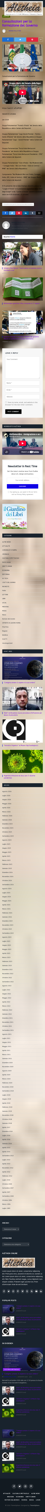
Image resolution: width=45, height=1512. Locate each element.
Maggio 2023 (6, 949)
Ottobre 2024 (7, 880)
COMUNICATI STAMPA (9, 550)
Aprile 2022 (6, 1002)
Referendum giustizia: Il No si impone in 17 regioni (22, 303)
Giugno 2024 (6, 897)
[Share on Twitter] (8, 39)
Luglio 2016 (6, 1135)
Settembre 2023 (8, 933)
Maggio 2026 (6, 804)
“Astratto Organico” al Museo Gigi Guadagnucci (21, 745)
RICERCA (5, 635)
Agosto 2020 (6, 1071)
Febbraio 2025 (7, 864)
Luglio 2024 (6, 893)
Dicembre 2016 (7, 1131)
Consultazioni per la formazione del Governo (18, 204)
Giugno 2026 (6, 799)
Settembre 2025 (8, 836)
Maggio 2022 (6, 998)
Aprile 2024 (6, 905)
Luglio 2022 (6, 990)
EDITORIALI (6, 574)
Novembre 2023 (7, 925)
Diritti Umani (6, 562)
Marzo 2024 (6, 909)
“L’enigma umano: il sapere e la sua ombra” (19, 683)
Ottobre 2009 (7, 1184)
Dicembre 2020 (7, 1062)
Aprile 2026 (6, 807)
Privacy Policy (21, 494)
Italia (4, 590)
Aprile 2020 (6, 1075)
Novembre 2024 (7, 876)
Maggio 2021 (6, 1046)
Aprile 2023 (6, 953)
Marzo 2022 (6, 1006)
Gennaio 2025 (7, 868)
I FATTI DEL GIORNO (9, 582)
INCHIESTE (5, 586)
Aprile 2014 (6, 1151)
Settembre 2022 (8, 982)
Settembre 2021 (8, 1030)
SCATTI (4, 639)
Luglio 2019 (6, 1095)
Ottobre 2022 (7, 977)
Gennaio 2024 (7, 917)
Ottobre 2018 (7, 1119)
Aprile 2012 (6, 1172)
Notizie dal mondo (8, 619)
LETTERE (5, 594)
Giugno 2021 (6, 1042)
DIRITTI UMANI (7, 566)
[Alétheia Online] (23, 8)
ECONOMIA (6, 570)
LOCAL (4, 603)
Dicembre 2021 (7, 1018)
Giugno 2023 (6, 945)
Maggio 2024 (6, 901)
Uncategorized (7, 643)
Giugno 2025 (6, 848)
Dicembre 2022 (7, 969)
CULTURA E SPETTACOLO (10, 558)
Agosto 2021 (6, 1034)
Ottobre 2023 (7, 929)
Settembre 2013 (8, 1155)
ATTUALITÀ (6, 546)
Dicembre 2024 (7, 872)
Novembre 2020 (7, 1066)
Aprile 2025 (6, 856)
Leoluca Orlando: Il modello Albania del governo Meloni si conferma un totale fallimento (21, 338)
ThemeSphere (34, 1505)
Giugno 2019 (6, 1099)
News (4, 615)
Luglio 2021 (6, 1038)
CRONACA (5, 554)
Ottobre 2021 (7, 1026)
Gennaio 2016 (7, 1143)
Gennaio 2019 (7, 1111)
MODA (4, 611)
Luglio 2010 (6, 1180)
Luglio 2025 (6, 844)
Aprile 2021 (6, 1050)
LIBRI (3, 598)
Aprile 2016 (6, 1139)
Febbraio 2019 (7, 1107)
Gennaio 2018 (7, 1123)
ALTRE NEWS (6, 542)
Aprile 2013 (6, 1164)
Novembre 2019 (7, 1087)
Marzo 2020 (6, 1079)
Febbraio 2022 (7, 1010)
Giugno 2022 (6, 994)
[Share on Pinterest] (32, 39)
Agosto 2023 (6, 937)
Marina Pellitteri (15, 31)
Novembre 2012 (7, 1168)
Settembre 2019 (8, 1091)
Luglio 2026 (6, 795)
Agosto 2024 (6, 888)
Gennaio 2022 (7, 1014)
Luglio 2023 (6, 941)
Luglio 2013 (6, 1160)
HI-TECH (5, 578)
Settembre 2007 (8, 1188)
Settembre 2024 (8, 884)
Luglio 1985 (6, 1208)
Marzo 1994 (6, 1204)
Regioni (4, 631)
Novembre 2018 (7, 1115)
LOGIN (38, 1500)
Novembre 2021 (7, 1022)
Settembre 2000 (8, 1196)
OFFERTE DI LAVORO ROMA (11, 623)
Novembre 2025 (7, 828)
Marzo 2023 (6, 957)
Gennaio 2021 (7, 1058)
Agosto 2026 (6, 791)
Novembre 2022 (7, 973)
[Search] (42, 8)
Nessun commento (10, 34)
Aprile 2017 (6, 1127)
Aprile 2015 (6, 1147)
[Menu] (3, 8)
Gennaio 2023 (7, 965)
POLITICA (5, 627)
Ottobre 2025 (7, 832)
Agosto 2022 (6, 986)
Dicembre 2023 (7, 921)
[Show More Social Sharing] (41, 39)
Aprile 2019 (6, 1103)
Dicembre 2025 (7, 824)
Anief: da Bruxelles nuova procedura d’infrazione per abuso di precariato (23, 714)
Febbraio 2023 (7, 961)
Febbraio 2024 (7, 913)
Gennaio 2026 (7, 820)
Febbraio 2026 (7, 816)
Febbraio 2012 (7, 1176)
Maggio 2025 (6, 852)
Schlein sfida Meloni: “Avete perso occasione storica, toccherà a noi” (23, 269)
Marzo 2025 (6, 860)
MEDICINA (5, 607)
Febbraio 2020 (7, 1083)
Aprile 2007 (6, 1192)
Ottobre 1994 (7, 1200)
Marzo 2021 (6, 1054)
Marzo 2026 (6, 812)
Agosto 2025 (6, 840)
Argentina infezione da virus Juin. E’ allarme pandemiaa (19, 777)
